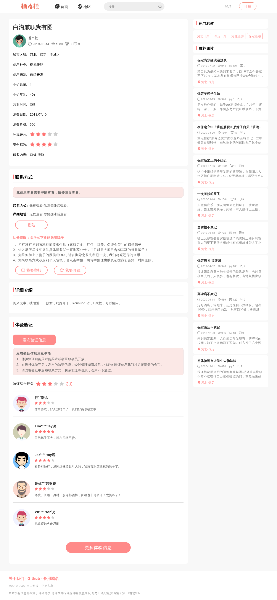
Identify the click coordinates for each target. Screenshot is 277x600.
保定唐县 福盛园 (209, 260)
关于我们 (16, 578)
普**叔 (33, 37)
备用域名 (51, 578)
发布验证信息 (34, 339)
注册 (247, 6)
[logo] (35, 6)
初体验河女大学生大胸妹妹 (216, 360)
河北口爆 (203, 36)
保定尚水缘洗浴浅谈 (212, 60)
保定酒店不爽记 (208, 327)
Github (33, 578)
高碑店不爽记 (207, 293)
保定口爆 (220, 36)
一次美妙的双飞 (208, 193)
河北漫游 (237, 36)
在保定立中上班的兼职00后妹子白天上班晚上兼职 (230, 126)
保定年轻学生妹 (208, 93)
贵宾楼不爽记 (207, 227)
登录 (228, 6)
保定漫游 (255, 36)
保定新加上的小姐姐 (212, 160)
